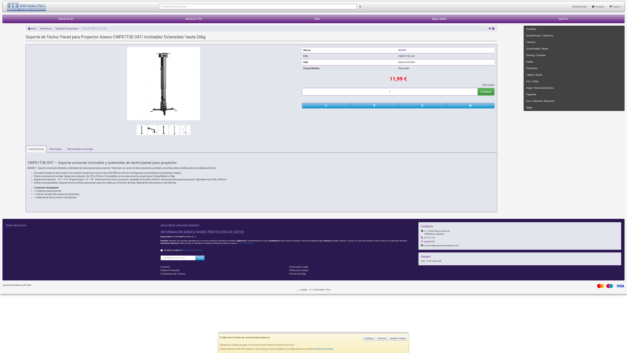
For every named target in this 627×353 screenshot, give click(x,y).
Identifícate (581, 6)
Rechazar (382, 338)
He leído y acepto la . (183, 250)
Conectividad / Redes (537, 48)
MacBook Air (66, 18)
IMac (317, 18)
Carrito (616, 6)
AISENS (402, 50)
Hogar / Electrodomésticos (540, 88)
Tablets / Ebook (534, 75)
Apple (529, 107)
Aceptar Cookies (398, 338)
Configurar (369, 338)
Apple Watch (439, 18)
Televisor (531, 42)
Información (55, 149)
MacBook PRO (193, 18)
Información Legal (298, 267)
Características (36, 149)
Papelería (531, 94)
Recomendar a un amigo (80, 149)
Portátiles (531, 29)
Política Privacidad (170, 270)
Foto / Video (532, 81)
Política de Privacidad (245, 243)
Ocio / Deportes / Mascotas (540, 101)
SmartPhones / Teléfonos (539, 35)
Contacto (599, 6)
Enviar (200, 258)
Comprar (486, 91)
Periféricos (532, 68)
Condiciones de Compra (173, 273)
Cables (529, 61)
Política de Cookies (323, 349)
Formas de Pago (297, 273)
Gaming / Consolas (536, 55)
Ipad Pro (563, 18)
